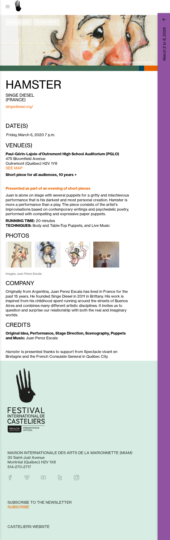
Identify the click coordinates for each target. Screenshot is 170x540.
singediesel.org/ (19, 106)
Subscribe (18, 507)
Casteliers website (28, 526)
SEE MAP (14, 168)
